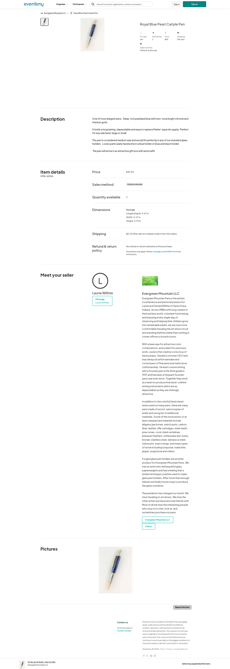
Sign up (194, 4)
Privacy (169, 649)
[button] (62, 4)
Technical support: (125, 629)
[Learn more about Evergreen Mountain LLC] (150, 281)
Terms (162, 649)
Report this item (182, 607)
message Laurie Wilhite (163, 251)
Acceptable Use (181, 649)
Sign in (177, 4)
